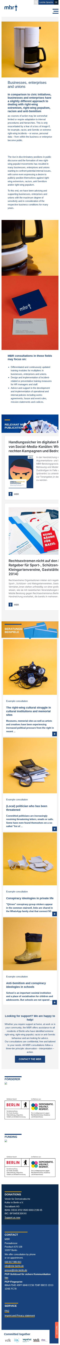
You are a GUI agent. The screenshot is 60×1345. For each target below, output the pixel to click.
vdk (7, 1340)
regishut (26, 1340)
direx (43, 1340)
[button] (36, 2)
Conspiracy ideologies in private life (30, 898)
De (56, 2)
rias (15, 1340)
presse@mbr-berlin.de (16, 1270)
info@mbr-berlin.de (14, 1266)
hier (6, 1277)
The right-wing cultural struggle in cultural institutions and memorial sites (28, 711)
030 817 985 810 (13, 1262)
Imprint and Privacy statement (20, 1315)
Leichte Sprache (46, 2)
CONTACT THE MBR (30, 1059)
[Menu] (55, 11)
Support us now (12, 1217)
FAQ (7, 1311)
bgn (35, 1340)
